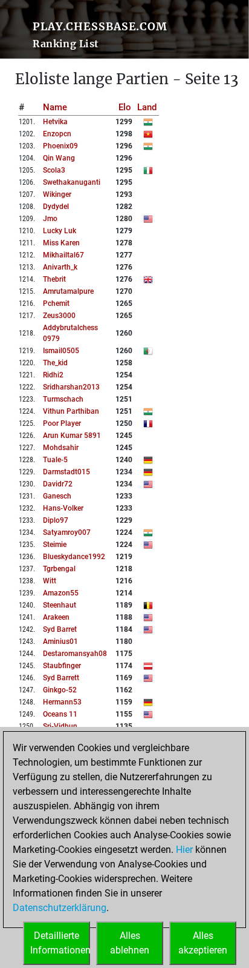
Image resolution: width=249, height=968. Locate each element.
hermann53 (62, 702)
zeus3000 (59, 315)
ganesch (57, 496)
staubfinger (62, 665)
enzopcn (57, 134)
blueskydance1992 (74, 556)
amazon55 (61, 593)
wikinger (57, 194)
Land (147, 107)
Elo (124, 107)
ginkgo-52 (60, 690)
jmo (50, 218)
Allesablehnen (129, 943)
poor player (62, 423)
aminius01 (60, 641)
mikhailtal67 (63, 255)
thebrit (54, 279)
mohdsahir (61, 447)
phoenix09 (60, 146)
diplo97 (55, 520)
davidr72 (58, 484)
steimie (54, 544)
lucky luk (59, 231)
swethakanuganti (71, 182)
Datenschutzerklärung (59, 907)
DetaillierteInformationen (60, 943)
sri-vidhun (60, 726)
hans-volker (63, 508)
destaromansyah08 (75, 653)
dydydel (56, 206)
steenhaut (59, 605)
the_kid (55, 363)
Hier (184, 849)
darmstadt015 (66, 472)
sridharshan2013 (71, 387)
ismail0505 (61, 350)
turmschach (63, 399)
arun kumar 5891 (72, 435)
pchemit (56, 303)
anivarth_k (60, 267)
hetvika (55, 122)
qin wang (59, 158)
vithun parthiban (71, 411)
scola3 (54, 170)
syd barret (60, 629)
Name (55, 107)
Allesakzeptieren (202, 943)
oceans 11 (60, 714)
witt (49, 581)
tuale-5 (55, 460)
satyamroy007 (67, 532)
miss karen (61, 243)
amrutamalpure (68, 291)
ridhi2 (53, 375)
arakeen (56, 617)
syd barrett (61, 678)
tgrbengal (59, 569)
